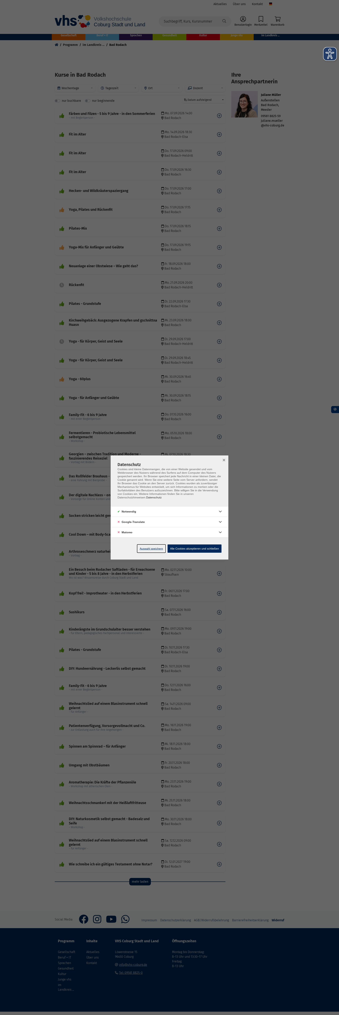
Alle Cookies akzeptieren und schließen (194, 548)
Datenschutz (154, 497)
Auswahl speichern (151, 548)
